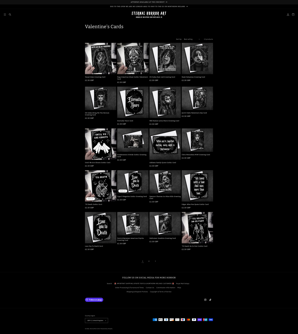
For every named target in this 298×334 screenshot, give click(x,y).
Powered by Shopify (107, 328)
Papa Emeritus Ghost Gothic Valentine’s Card (132, 78)
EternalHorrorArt (95, 328)
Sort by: (179, 39)
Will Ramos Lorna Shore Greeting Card (164, 121)
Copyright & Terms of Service (160, 292)
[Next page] (155, 261)
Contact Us (150, 288)
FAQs (179, 288)
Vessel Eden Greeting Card (95, 77)
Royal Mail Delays (182, 283)
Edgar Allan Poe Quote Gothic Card (195, 204)
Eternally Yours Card (125, 121)
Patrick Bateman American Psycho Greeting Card (130, 239)
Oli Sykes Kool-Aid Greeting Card (162, 77)
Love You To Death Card (94, 246)
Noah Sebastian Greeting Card (193, 77)
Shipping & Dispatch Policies (137, 292)
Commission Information (165, 288)
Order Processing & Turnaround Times (129, 288)
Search (109, 283)
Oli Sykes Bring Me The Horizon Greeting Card (97, 114)
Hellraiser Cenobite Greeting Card (162, 238)
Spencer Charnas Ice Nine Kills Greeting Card (165, 197)
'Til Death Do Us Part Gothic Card (194, 246)
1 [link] (142, 261)
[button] (4, 14)
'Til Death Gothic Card (93, 204)
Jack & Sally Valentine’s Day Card (194, 113)
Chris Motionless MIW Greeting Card (196, 155)
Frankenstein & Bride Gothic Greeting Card (131, 156)
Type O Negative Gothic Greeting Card (132, 196)
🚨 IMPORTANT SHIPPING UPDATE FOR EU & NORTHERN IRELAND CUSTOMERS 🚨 (144, 283)
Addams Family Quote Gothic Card (162, 162)
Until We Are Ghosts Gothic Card (97, 162)
